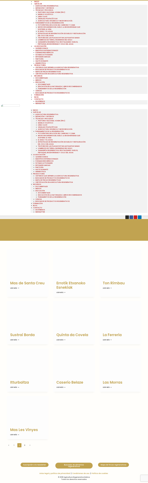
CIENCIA (38, 91)
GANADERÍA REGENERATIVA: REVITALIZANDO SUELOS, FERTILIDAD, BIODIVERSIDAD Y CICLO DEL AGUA (58, 43)
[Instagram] (127, 217)
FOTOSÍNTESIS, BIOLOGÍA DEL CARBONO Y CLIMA (56, 25)
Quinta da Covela (72, 334)
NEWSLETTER (40, 103)
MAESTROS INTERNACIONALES (46, 50)
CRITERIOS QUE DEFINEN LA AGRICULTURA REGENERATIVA (57, 67)
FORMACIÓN (39, 95)
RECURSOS (38, 76)
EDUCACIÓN (40, 82)
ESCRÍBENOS (40, 101)
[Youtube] (135, 217)
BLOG (36, 97)
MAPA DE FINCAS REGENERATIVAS (48, 72)
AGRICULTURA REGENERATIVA (46, 6)
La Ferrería (112, 334)
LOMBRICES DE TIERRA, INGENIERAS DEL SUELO (55, 40)
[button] (89, 108)
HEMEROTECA (40, 171)
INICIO (35, 110)
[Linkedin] (139, 217)
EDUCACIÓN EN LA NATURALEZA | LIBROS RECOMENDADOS (60, 86)
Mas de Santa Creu (27, 283)
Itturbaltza (19, 382)
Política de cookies (100, 473)
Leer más (14, 288)
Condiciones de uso (80, 473)
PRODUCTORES (40, 65)
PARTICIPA (39, 59)
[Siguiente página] (30, 445)
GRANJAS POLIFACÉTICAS (47, 19)
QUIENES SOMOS (41, 48)
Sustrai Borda (22, 334)
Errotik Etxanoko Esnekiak (70, 285)
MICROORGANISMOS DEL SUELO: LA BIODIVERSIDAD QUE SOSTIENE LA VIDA (59, 28)
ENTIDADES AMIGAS (42, 57)
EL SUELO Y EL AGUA (45, 31)
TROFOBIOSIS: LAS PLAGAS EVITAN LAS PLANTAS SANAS (59, 38)
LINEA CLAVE (42, 16)
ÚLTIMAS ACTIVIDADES (44, 55)
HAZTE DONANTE (41, 61)
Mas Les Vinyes (24, 429)
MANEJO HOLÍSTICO (45, 14)
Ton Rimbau (114, 283)
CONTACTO (38, 99)
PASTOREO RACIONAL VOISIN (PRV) (51, 12)
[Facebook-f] (131, 217)
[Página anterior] (9, 445)
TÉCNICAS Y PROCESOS (44, 10)
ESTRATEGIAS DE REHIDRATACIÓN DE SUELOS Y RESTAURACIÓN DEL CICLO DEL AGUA (61, 34)
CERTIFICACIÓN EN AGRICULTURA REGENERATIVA (54, 74)
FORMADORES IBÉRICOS (44, 52)
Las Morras (112, 382)
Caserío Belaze (69, 382)
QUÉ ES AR (38, 4)
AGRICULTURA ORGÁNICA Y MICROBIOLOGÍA (55, 21)
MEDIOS (38, 80)
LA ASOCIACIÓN (40, 46)
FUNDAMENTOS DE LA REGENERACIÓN (49, 23)
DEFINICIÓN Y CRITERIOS (44, 8)
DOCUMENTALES (41, 78)
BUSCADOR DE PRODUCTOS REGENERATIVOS (52, 69)
